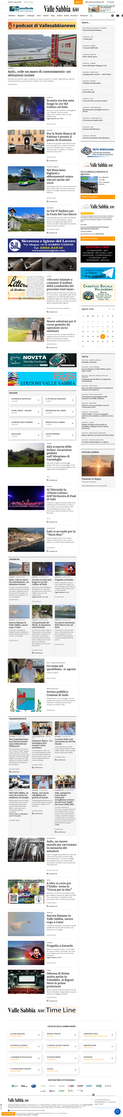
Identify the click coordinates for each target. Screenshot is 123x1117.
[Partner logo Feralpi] (61, 1091)
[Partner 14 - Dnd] (52, 1091)
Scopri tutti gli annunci (90, 197)
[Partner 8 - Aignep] (80, 1086)
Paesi (39, 16)
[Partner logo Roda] (71, 1091)
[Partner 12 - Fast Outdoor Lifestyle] (108, 1086)
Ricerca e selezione (87, 213)
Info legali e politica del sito (24, 1114)
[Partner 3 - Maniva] (33, 1086)
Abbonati (78, 2)
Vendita (84, 178)
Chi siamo (73, 16)
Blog (52, 16)
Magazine (21, 16)
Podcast (59, 16)
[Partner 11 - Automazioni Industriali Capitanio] (99, 1086)
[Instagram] (117, 16)
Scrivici (66, 16)
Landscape (30, 16)
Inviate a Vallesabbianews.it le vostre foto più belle (94, 485)
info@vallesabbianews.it (90, 1104)
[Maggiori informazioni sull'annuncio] (89, 184)
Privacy (1, 1107)
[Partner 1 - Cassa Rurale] (15, 1086)
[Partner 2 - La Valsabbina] (24, 1086)
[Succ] (113, 309)
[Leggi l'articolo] (42, 50)
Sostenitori (84, 16)
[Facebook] (112, 16)
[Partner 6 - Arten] (61, 1086)
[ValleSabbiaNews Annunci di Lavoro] (98, 208)
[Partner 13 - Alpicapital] (43, 1091)
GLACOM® (35, 1114)
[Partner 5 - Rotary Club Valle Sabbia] (52, 1086)
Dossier (45, 16)
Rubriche (12, 16)
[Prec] (109, 309)
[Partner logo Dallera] (71, 1086)
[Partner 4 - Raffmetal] (43, 1086)
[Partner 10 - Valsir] (89, 1086)
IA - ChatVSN (7, 1113)
